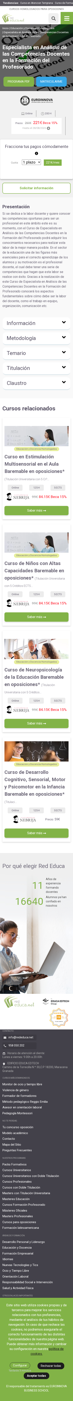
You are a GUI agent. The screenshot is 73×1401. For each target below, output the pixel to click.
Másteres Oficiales (14, 1210)
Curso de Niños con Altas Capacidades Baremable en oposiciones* (34, 574)
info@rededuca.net (21, 1037)
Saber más (35, 510)
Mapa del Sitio (11, 1144)
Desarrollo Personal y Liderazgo (23, 1242)
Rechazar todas (51, 1365)
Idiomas (7, 1259)
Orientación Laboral (15, 1276)
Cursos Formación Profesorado (23, 1205)
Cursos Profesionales (17, 1181)
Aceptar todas (36, 1375)
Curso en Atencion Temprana (36, 3)
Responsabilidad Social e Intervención (27, 1282)
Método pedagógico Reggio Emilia (25, 1102)
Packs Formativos (14, 1164)
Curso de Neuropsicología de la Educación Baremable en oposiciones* (34, 680)
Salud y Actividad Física (17, 1288)
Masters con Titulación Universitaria (26, 1193)
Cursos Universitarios (16, 1170)
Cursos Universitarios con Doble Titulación (30, 1176)
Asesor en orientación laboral (22, 1107)
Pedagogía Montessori (17, 1113)
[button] (36, 323)
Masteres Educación (16, 1199)
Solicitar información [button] (36, 188)
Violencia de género (15, 1090)
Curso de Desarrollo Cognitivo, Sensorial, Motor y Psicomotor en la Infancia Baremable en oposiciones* (34, 786)
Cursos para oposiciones (19, 1222)
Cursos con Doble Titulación (21, 1187)
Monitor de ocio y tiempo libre (22, 1084)
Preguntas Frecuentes (17, 1150)
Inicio (5, 28)
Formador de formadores (19, 1096)
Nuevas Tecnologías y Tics (20, 1265)
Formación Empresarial (17, 1253)
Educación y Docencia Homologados (32, 28)
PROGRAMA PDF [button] (19, 81)
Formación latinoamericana (20, 1228)
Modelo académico (15, 1133)
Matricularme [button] (51, 81)
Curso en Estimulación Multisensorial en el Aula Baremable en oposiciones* (34, 467)
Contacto (8, 1139)
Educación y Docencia (17, 1247)
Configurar (20, 1365)
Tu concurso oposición (17, 1127)
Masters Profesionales (17, 1216)
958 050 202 (16, 1045)
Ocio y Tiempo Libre (15, 1270)
